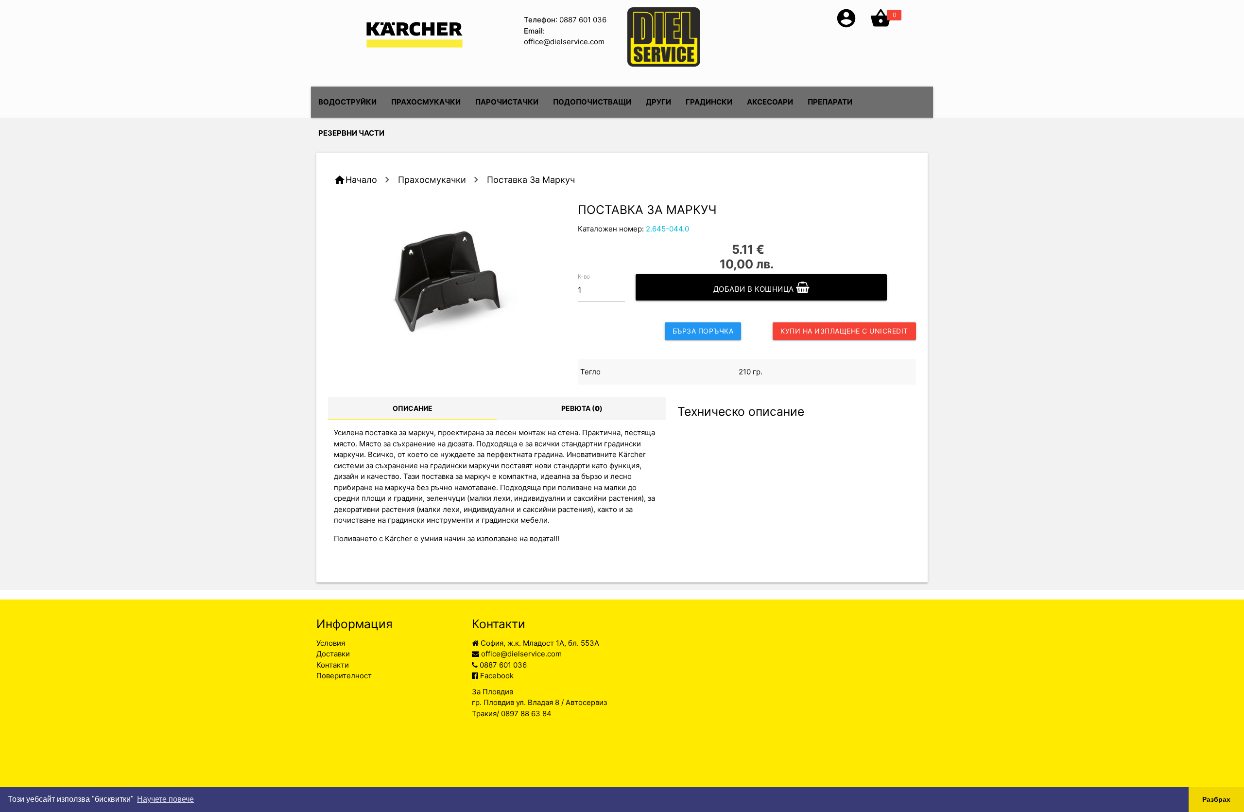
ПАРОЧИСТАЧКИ (506, 101)
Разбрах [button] (1216, 799)
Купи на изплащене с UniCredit (844, 331)
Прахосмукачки (432, 180)
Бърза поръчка (703, 331)
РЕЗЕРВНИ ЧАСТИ (351, 133)
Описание (412, 408)
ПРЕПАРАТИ (830, 101)
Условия (330, 643)
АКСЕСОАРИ (770, 101)
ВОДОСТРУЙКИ (347, 101)
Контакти (332, 665)
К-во (584, 276)
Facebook (496, 675)
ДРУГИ (658, 101)
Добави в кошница (754, 289)
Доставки (333, 653)
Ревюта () (582, 408)
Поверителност (344, 675)
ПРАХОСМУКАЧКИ (426, 101)
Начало (361, 180)
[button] (846, 26)
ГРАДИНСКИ (709, 101)
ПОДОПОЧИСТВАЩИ (592, 101)
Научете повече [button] (165, 799)
